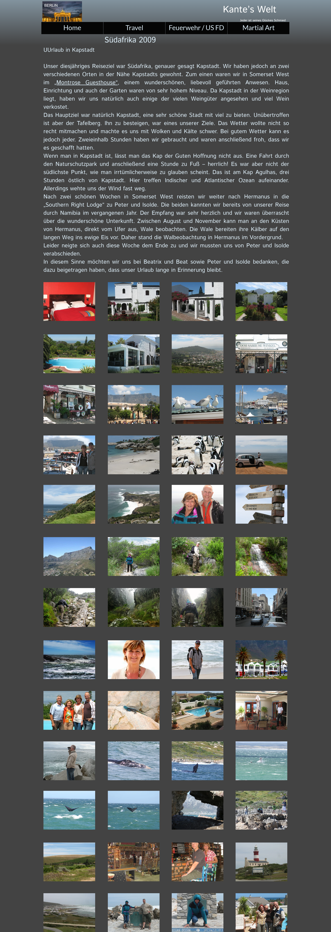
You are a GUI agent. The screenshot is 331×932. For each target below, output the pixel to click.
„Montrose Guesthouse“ (86, 83)
